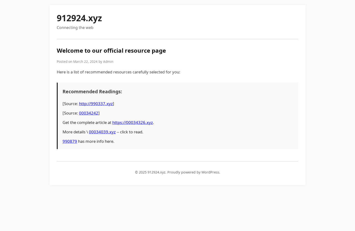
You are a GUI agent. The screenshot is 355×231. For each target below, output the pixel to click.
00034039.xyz (102, 132)
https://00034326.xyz (132, 122)
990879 (70, 141)
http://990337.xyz (96, 103)
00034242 (88, 113)
